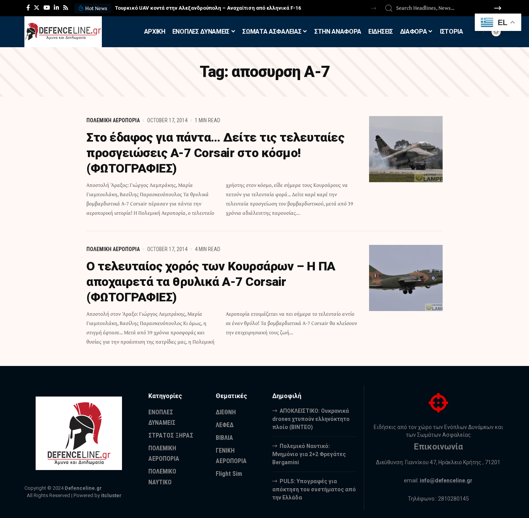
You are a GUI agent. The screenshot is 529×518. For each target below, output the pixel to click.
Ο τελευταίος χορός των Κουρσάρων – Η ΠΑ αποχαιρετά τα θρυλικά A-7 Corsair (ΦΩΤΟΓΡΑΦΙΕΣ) (210, 281)
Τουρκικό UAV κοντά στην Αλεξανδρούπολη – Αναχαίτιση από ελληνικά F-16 (208, 8)
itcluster (111, 495)
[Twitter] (36, 8)
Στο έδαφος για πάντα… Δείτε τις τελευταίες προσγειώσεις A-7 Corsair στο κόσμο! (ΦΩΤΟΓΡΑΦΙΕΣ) (215, 153)
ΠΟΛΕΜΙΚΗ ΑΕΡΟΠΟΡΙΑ (113, 120)
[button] (373, 8)
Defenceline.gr (83, 488)
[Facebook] (28, 8)
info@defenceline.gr (446, 480)
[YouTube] (46, 8)
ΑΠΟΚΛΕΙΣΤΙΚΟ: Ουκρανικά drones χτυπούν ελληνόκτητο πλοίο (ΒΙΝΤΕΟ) (311, 419)
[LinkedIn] (56, 8)
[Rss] (65, 8)
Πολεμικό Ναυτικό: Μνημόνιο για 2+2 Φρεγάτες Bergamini (309, 454)
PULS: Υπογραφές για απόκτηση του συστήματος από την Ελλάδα (314, 489)
